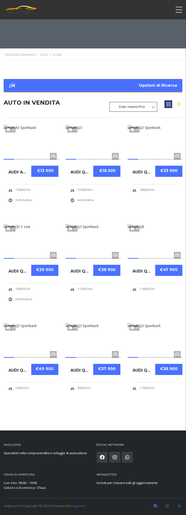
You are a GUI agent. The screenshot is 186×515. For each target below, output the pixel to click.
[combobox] (133, 106)
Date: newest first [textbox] (132, 106)
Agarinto (79, 506)
